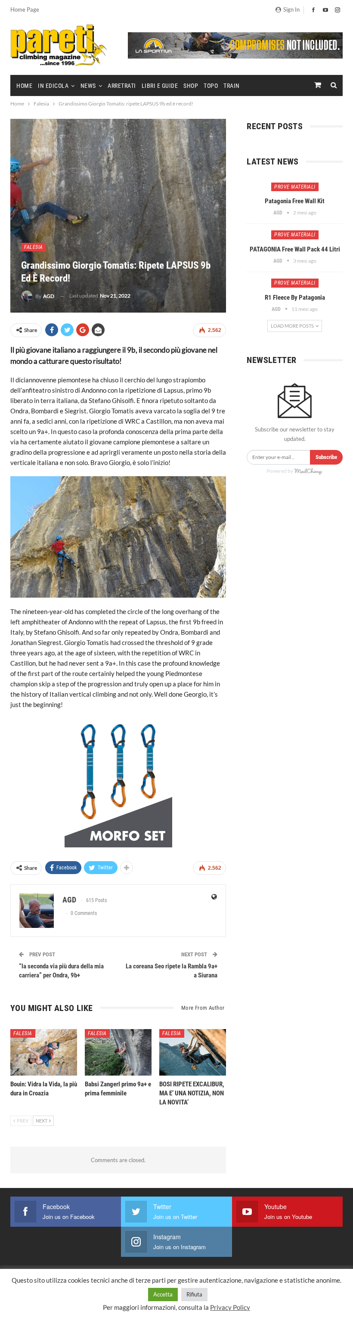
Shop (190, 85)
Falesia (33, 247)
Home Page (24, 9)
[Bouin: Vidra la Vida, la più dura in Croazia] (43, 1052)
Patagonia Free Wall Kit (295, 201)
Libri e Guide (160, 85)
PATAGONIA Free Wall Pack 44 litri (295, 249)
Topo (211, 85)
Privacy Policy (230, 1307)
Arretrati (122, 85)
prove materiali (295, 187)
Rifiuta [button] (194, 1294)
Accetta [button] (163, 1294)
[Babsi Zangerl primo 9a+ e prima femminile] (118, 1052)
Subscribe (326, 457)
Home (24, 85)
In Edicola (53, 85)
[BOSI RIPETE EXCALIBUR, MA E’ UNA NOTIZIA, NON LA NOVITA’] (192, 1052)
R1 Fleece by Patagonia (295, 297)
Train (231, 85)
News (88, 85)
